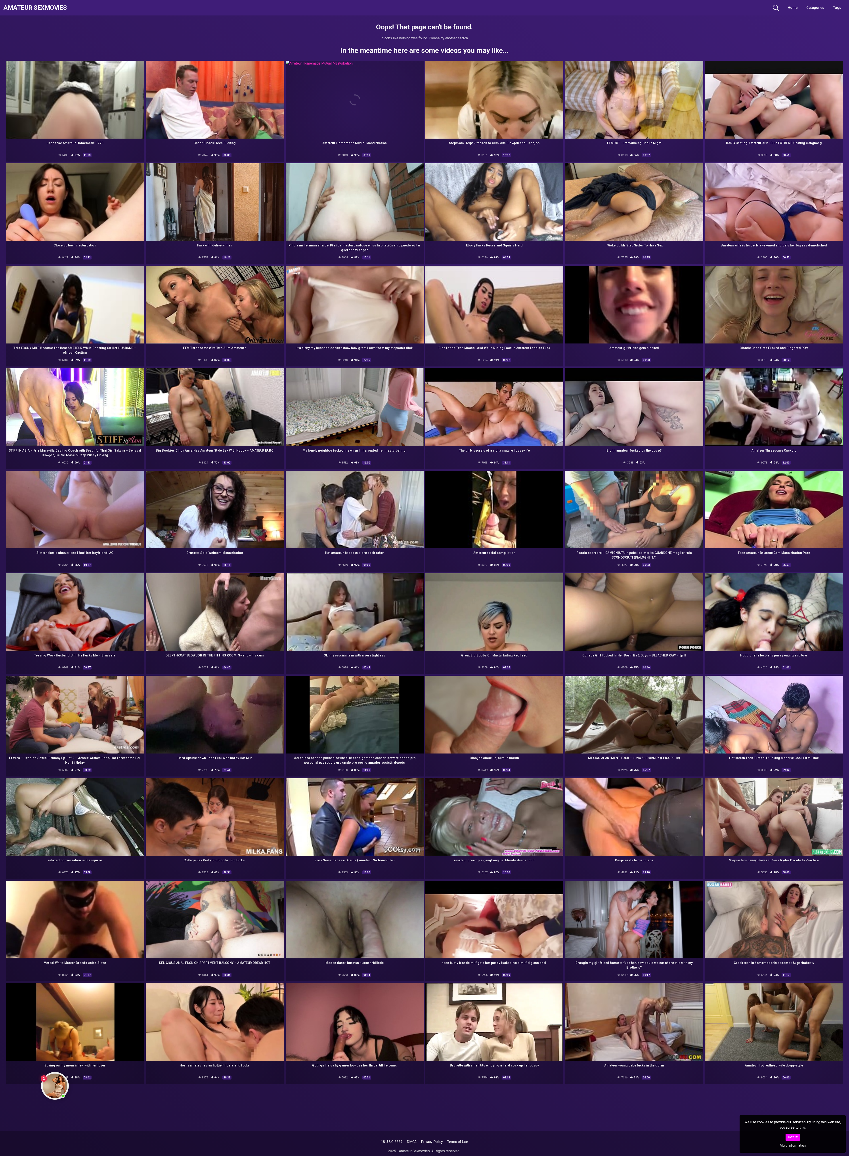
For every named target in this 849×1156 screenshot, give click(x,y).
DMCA (412, 1142)
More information (793, 1145)
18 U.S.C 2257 (391, 1142)
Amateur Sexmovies (35, 8)
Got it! (793, 1137)
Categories (815, 8)
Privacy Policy (432, 1142)
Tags (837, 8)
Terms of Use (457, 1142)
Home (792, 8)
